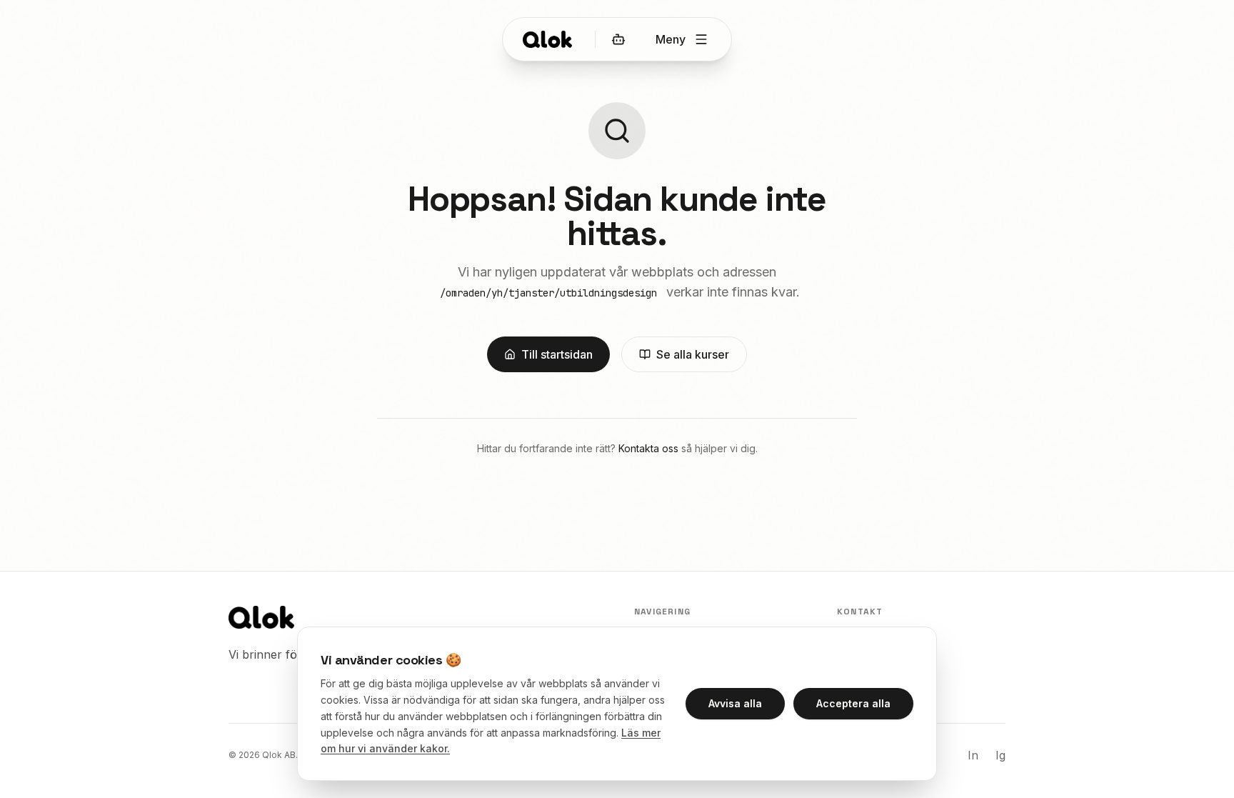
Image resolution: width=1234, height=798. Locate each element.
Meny (671, 39)
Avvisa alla (735, 703)
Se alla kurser (692, 354)
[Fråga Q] (618, 39)
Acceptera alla (853, 703)
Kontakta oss (648, 448)
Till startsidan (557, 354)
